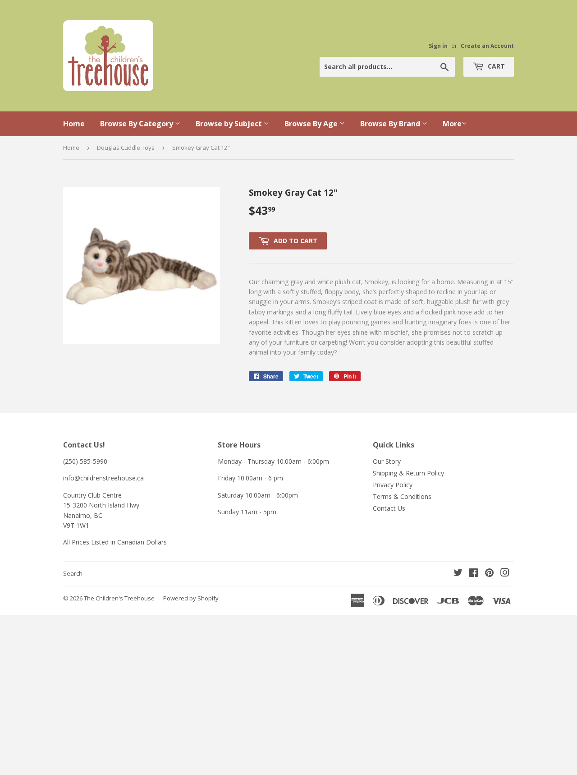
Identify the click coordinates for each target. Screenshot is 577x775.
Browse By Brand (391, 124)
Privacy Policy (392, 484)
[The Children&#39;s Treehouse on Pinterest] (489, 573)
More (452, 124)
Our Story (387, 461)
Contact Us (389, 508)
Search (72, 573)
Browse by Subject (230, 124)
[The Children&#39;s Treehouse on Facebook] (473, 573)
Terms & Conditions (402, 496)
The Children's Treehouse (119, 598)
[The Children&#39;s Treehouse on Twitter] (458, 573)
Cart (495, 66)
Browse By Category (137, 124)
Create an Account (487, 45)
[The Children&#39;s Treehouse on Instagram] (504, 573)
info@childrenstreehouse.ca (103, 478)
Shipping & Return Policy (408, 473)
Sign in (438, 45)
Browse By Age (311, 124)
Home (74, 124)
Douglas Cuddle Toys (126, 147)
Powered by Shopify (191, 598)
